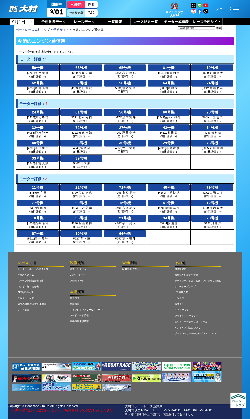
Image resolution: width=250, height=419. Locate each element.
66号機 (125, 233)
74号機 (212, 83)
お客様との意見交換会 (186, 274)
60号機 (169, 112)
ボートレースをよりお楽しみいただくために (198, 280)
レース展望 (23, 310)
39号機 (81, 158)
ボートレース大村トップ (33, 29)
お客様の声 (180, 269)
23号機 (81, 143)
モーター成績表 (176, 22)
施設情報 (74, 303)
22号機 (81, 187)
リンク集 (179, 298)
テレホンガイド (26, 298)
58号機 (125, 83)
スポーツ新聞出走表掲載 (30, 280)
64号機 (169, 83)
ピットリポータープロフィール (191, 321)
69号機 (81, 203)
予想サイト (61, 29)
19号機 (212, 68)
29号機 (169, 143)
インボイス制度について (187, 327)
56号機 (125, 112)
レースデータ (84, 22)
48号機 (38, 143)
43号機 (169, 128)
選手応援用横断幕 (79, 321)
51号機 (169, 203)
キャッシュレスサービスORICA (86, 309)
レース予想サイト (207, 22)
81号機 (81, 112)
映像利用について (131, 269)
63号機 (81, 68)
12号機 (212, 203)
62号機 (38, 83)
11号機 (37, 187)
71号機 (125, 187)
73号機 (212, 143)
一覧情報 (115, 22)
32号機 (38, 128)
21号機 (125, 218)
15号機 (125, 203)
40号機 (169, 187)
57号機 (81, 83)
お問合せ (179, 304)
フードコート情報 (79, 315)
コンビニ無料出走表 (28, 286)
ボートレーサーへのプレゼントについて (196, 333)
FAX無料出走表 (26, 292)
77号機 (38, 203)
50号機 (38, 68)
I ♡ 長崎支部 (181, 292)
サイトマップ (182, 310)
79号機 (212, 187)
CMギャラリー (77, 274)
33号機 (38, 158)
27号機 (125, 128)
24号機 (38, 112)
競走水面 (74, 298)
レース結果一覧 (145, 22)
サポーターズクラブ (185, 286)
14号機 (212, 128)
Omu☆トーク (77, 280)
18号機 (38, 218)
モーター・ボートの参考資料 (33, 269)
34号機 (169, 218)
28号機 (212, 112)
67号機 (38, 233)
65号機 (125, 68)
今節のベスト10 (26, 274)
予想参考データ (53, 22)
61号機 (169, 68)
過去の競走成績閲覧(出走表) (32, 304)
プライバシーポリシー (186, 315)
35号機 (81, 218)
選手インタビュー (79, 269)
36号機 (125, 143)
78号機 (212, 218)
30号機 (81, 233)
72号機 (81, 128)
